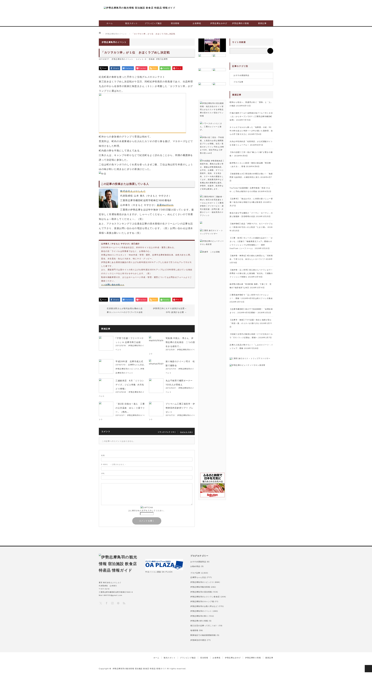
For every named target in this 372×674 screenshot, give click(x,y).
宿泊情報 (175, 23)
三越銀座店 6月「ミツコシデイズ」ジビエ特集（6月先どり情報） (130, 384)
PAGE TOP (368, 668)
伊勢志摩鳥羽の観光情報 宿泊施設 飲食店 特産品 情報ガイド (139, 668)
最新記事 (262, 23)
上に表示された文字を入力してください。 (147, 510)
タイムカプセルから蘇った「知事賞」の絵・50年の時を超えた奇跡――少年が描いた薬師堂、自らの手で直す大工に (251, 130)
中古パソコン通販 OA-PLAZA (159, 572)
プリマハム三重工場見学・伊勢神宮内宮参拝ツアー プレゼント (180, 408)
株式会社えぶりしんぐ (133, 191)
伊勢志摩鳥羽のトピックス (127, 369)
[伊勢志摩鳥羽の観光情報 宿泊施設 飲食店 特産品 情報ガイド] (139, 8)
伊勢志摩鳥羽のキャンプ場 (202, 601)
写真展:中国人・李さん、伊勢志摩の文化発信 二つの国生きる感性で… (180, 342)
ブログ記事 (238, 82)
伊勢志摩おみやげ (218, 23)
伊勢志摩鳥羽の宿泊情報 (201, 592)
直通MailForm (165, 205)
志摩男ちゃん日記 (136, 365)
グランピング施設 (153, 23)
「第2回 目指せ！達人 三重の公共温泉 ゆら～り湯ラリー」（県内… (130, 408)
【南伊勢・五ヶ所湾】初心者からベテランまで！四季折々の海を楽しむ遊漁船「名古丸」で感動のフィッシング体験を (251, 273)
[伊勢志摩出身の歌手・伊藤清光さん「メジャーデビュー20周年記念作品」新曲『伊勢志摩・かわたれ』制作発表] (212, 45)
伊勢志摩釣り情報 (240, 23)
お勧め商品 (195, 566)
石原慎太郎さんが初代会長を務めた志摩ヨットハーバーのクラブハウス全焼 (125, 310)
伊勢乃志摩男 (162, 59)
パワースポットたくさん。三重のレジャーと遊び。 (211, 126)
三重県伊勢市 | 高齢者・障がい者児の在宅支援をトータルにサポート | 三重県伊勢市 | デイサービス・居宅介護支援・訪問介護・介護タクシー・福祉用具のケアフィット (212, 206)
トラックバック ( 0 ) (167, 432)
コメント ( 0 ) (186, 432)
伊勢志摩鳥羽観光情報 (200, 587)
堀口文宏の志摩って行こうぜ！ (204, 625)
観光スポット (131, 23)
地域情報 (194, 630)
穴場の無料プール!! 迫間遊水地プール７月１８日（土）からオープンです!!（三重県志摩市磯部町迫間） (251, 116)
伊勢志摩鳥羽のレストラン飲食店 (205, 597)
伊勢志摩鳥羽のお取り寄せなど (204, 606)
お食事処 (197, 23)
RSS (124, 603)
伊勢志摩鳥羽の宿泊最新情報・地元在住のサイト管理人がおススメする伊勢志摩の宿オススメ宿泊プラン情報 (212, 109)
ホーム (110, 23)
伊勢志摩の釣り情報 (199, 621)
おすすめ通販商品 (241, 75)
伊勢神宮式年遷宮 (198, 640)
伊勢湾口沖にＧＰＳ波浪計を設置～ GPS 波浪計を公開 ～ (170, 310)
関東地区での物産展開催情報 (203, 635)
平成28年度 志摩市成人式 (129, 361)
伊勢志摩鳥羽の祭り (199, 616)
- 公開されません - (113, 464)
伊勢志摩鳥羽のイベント (122, 59)
